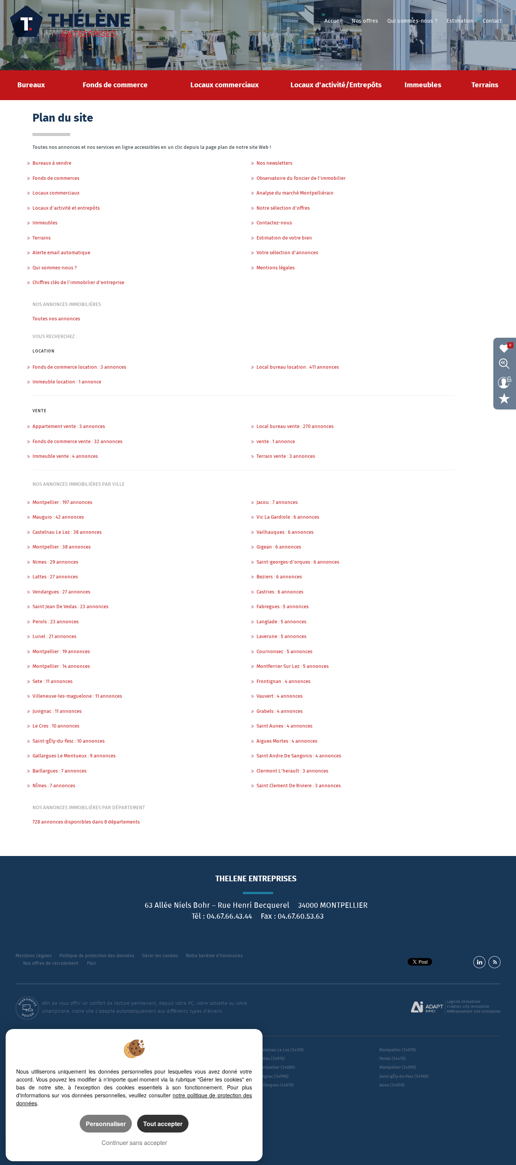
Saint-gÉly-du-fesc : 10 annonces (68, 741)
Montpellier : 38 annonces (61, 547)
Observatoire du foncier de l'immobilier (301, 178)
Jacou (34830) (392, 1085)
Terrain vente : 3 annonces (285, 456)
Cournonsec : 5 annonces (284, 651)
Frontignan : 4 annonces (283, 681)
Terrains (484, 85)
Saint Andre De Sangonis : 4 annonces (298, 756)
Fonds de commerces (55, 178)
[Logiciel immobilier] (427, 1007)
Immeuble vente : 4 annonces (65, 456)
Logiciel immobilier (463, 1002)
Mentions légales (275, 268)
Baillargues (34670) (276, 1085)
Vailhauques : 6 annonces (285, 532)
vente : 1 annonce (275, 441)
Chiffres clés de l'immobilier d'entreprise (78, 282)
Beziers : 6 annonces (279, 577)
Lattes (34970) (271, 1059)
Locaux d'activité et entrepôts (66, 208)
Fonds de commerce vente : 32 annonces (77, 441)
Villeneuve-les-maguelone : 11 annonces (77, 696)
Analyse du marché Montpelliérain (295, 193)
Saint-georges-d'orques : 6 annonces (297, 562)
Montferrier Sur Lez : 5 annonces (292, 666)
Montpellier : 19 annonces (61, 651)
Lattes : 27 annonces (55, 577)
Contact (492, 21)
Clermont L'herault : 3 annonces (292, 771)
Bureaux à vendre (51, 163)
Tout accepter (162, 1123)
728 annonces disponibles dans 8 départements (86, 822)
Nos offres (365, 21)
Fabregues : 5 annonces (282, 606)
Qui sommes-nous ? (412, 21)
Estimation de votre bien (284, 238)
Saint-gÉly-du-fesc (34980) (404, 1076)
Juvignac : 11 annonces (57, 711)
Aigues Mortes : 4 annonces (286, 741)
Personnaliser (106, 1123)
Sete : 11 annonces (52, 681)
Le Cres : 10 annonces (55, 726)
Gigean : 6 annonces (278, 547)
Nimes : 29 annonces (55, 562)
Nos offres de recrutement (50, 963)
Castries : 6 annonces (279, 592)
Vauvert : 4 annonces (279, 696)
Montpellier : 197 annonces (62, 502)
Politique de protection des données (96, 956)
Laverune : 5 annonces (281, 636)
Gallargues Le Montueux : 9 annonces (74, 756)
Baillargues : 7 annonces (59, 771)
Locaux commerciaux (224, 85)
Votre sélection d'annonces (287, 252)
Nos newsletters (274, 163)
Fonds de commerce (115, 85)
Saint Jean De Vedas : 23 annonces (70, 606)
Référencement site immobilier (474, 1012)
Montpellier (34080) (276, 1067)
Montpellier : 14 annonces (61, 666)
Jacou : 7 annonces (277, 502)
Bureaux (31, 85)
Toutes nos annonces (56, 319)
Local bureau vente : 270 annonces (295, 426)
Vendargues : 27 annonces (61, 592)
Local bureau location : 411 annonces (297, 367)
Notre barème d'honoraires (215, 956)
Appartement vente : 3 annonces (68, 426)
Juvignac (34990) (273, 1076)
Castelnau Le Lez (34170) (281, 1050)
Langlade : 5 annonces (281, 622)
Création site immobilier (468, 1007)
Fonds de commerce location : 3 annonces (79, 367)
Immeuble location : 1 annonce (66, 382)
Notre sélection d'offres (283, 208)
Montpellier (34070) (397, 1050)
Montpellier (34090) (397, 1067)
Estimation (460, 21)
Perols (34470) (392, 1059)
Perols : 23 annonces (55, 622)
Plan (91, 963)
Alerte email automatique (61, 252)
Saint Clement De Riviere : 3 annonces (298, 785)
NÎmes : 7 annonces (53, 785)
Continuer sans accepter (134, 1142)
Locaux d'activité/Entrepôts (336, 85)
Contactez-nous (274, 223)
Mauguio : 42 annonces (58, 517)
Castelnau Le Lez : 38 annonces (67, 532)
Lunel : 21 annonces (54, 636)
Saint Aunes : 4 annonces (284, 726)
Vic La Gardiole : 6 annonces (287, 517)
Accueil (333, 21)
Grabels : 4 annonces (279, 711)
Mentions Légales (33, 956)
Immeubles (423, 85)
